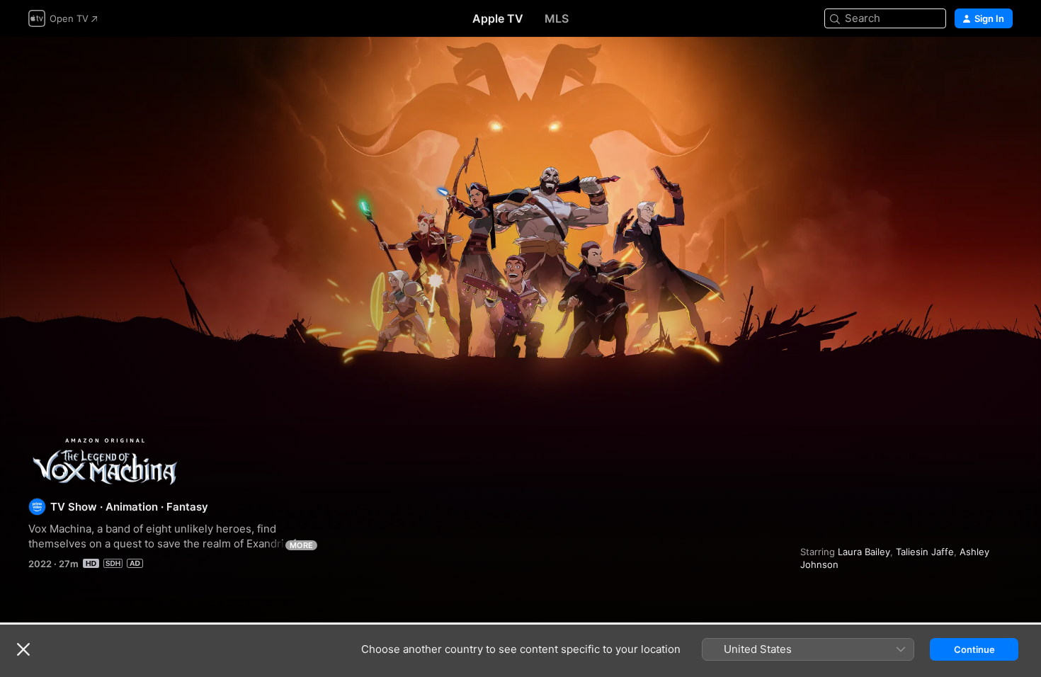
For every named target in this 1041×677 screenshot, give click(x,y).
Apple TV (497, 18)
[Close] (23, 649)
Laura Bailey (864, 551)
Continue (974, 649)
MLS (557, 18)
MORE (301, 545)
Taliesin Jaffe (925, 551)
